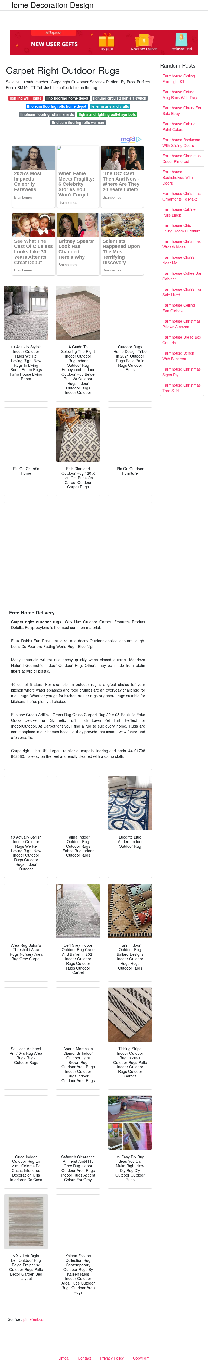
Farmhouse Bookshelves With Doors (177, 177)
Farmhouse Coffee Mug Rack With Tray (179, 94)
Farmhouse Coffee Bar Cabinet (182, 275)
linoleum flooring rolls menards (47, 114)
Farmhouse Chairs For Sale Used (182, 291)
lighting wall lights (25, 98)
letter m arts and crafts (110, 106)
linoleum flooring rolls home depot (56, 106)
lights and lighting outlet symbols (107, 114)
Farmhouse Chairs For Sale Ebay (182, 110)
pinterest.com (35, 1319)
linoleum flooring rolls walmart (78, 122)
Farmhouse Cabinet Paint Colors (179, 126)
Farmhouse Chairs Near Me (178, 260)
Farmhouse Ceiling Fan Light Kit (178, 78)
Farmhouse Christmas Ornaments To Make (181, 196)
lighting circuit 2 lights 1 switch (119, 98)
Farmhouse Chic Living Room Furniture (181, 228)
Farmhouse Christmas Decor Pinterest (181, 158)
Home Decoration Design (51, 4)
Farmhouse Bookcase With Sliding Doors (181, 142)
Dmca (63, 1358)
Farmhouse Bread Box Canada (181, 339)
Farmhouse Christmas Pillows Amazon (181, 323)
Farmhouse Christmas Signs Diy (181, 371)
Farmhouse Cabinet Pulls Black (179, 212)
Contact (84, 1358)
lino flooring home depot (67, 98)
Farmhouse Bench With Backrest (178, 355)
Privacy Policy (112, 1358)
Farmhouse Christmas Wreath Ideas (181, 244)
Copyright (141, 1358)
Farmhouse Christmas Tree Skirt (181, 387)
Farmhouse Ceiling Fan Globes (178, 307)
